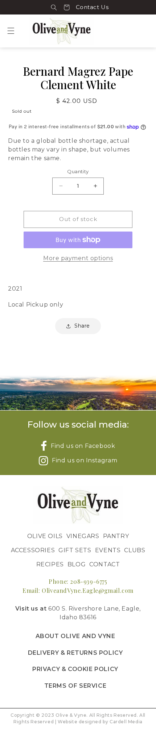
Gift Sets (74, 550)
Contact (104, 564)
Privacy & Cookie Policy (75, 669)
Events (108, 550)
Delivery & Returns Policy (75, 652)
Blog (76, 564)
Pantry (116, 536)
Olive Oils (45, 536)
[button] (54, 7)
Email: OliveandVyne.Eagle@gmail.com (78, 590)
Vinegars (82, 536)
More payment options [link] (78, 258)
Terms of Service (75, 685)
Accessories (33, 550)
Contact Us (92, 7)
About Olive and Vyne (75, 636)
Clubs (134, 550)
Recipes (50, 564)
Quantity (78, 171)
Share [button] (82, 325)
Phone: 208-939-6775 (78, 581)
